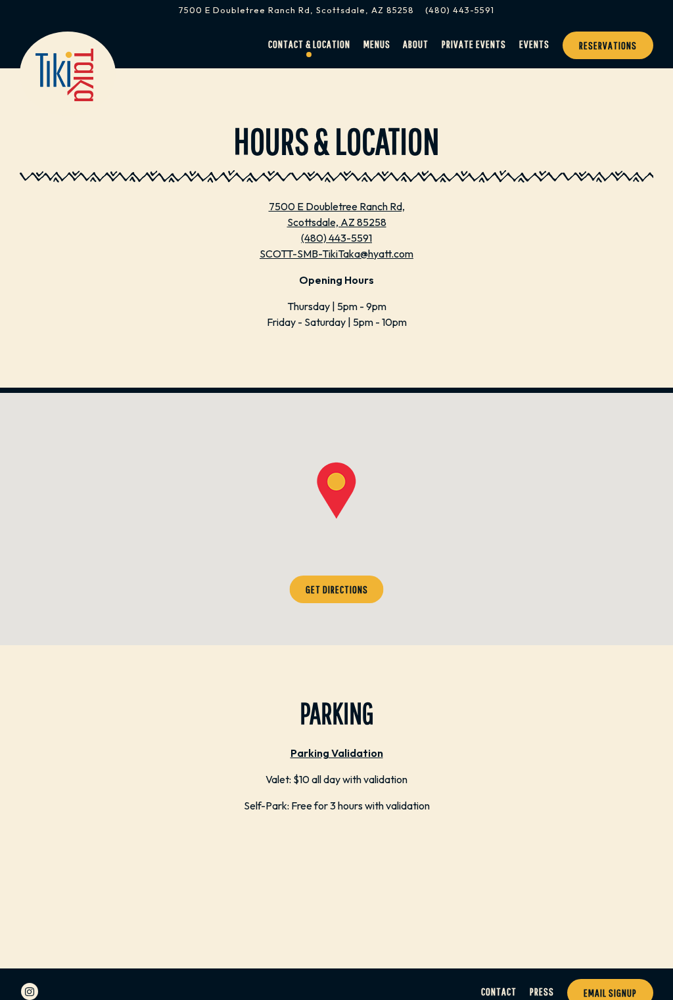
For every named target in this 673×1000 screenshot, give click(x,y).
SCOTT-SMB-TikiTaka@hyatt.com (336, 253)
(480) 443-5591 (459, 10)
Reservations (608, 45)
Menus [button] (376, 43)
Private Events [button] (474, 43)
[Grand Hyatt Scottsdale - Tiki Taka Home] (65, 73)
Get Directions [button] (337, 589)
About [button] (416, 43)
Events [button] (534, 43)
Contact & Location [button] (309, 43)
